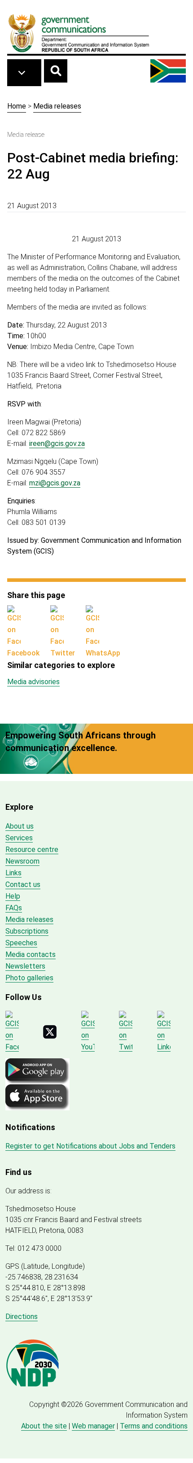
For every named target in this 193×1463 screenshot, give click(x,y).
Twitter (62, 653)
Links (13, 873)
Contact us (22, 884)
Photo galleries (29, 978)
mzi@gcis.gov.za (54, 483)
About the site (44, 1426)
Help (12, 896)
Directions (21, 1316)
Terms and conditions (154, 1426)
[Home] (79, 33)
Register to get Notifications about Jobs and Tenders (90, 1146)
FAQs (13, 908)
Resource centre (31, 849)
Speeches (21, 943)
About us (19, 826)
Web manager (93, 1426)
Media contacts (30, 954)
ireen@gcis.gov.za (57, 443)
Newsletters (25, 966)
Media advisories (33, 681)
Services (19, 838)
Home (16, 106)
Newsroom (22, 861)
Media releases (57, 106)
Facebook (23, 653)
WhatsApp (103, 653)
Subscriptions (26, 931)
